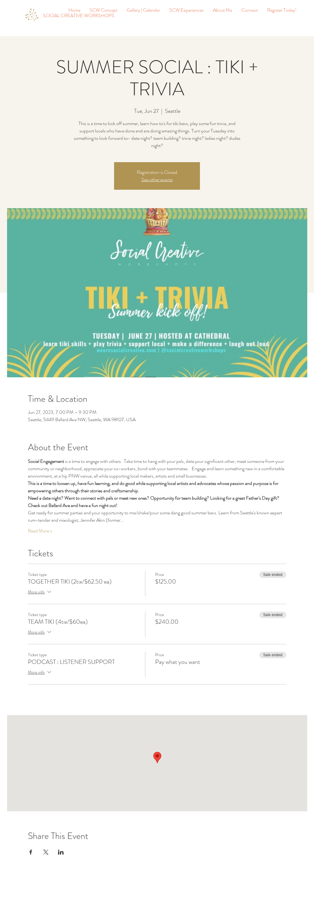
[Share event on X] (46, 852)
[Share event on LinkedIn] (61, 852)
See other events (157, 179)
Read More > (40, 531)
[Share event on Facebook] (31, 852)
